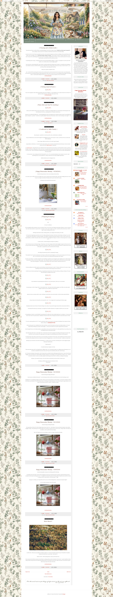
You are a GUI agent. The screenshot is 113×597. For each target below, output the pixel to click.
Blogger (64, 594)
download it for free (51, 322)
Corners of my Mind (80, 178)
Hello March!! (48, 521)
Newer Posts (28, 571)
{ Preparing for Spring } (48, 216)
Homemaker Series (70, 39)
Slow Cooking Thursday (29, 41)
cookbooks (54, 165)
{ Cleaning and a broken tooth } (48, 48)
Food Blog (79, 39)
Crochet (50, 39)
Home (48, 571)
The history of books (80, 219)
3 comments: (47, 121)
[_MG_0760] (48, 303)
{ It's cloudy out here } (83, 151)
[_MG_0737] (48, 264)
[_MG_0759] (48, 297)
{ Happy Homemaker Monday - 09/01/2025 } (83, 127)
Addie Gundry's (49, 145)
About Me (26, 39)
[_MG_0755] (48, 278)
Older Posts (69, 571)
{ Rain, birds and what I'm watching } (48, 105)
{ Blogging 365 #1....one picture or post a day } (84, 143)
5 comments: (47, 365)
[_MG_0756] (48, 284)
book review (50, 165)
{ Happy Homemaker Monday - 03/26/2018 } (48, 171)
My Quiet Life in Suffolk (81, 199)
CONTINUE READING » (48, 75)
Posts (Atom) (50, 576)
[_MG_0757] (48, 291)
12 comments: (47, 461)
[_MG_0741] (48, 311)
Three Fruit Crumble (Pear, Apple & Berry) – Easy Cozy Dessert (83, 187)
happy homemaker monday (50, 210)
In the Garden (83, 179)
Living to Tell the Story (80, 192)
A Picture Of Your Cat (80, 216)
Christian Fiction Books (41, 39)
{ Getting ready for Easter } (48, 87)
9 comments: (47, 208)
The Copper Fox (80, 212)
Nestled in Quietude (81, 220)
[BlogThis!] (52, 79)
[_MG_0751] (48, 275)
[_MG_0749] (48, 318)
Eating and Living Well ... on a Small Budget (81, 171)
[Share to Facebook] (55, 79)
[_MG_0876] (48, 132)
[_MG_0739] (48, 249)
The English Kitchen (81, 185)
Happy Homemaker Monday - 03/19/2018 (48, 372)
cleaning (52, 80)
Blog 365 (32, 39)
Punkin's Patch (80, 215)
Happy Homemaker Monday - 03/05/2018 (48, 469)
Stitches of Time (81, 218)
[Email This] (51, 79)
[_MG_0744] (48, 219)
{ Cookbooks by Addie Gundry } (48, 129)
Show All (86, 206)
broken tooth (49, 80)
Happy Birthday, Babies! (81, 213)
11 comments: (47, 414)
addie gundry (46, 165)
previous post (29, 147)
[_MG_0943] (48, 89)
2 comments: (47, 98)
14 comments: (47, 513)
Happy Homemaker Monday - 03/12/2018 (48, 422)
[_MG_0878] (48, 107)
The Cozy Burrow (81, 223)
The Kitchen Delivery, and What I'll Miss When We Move (83, 173)
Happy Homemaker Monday (59, 39)
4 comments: (47, 567)
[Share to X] (53, 79)
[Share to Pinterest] (56, 79)
